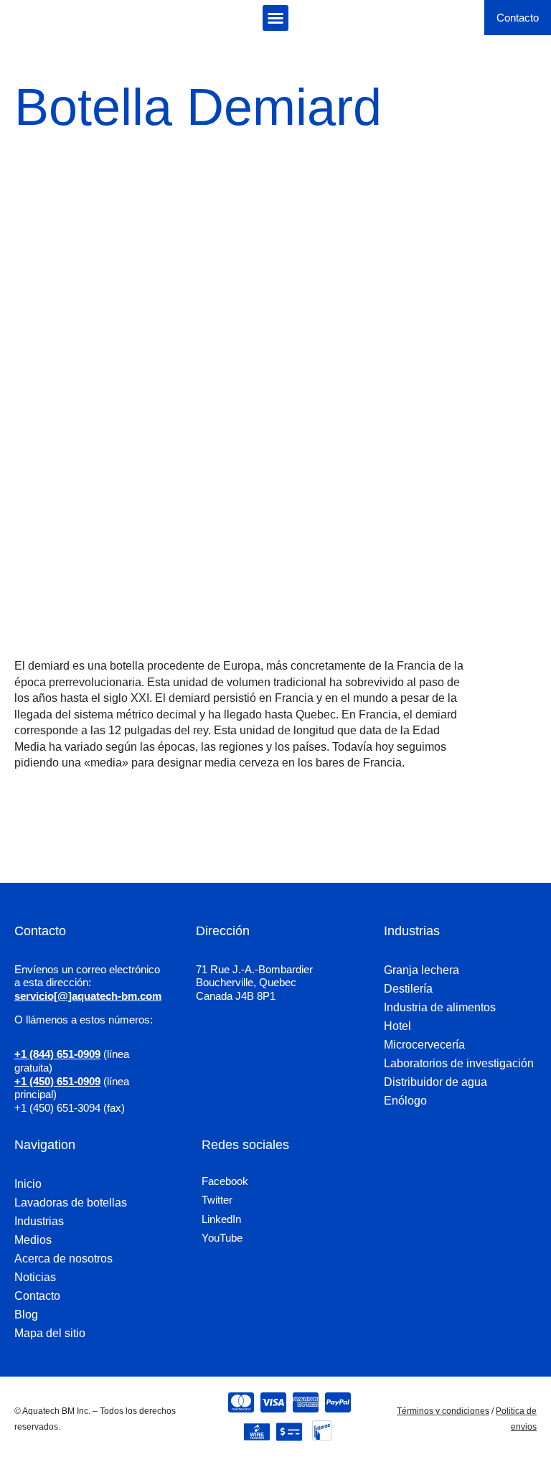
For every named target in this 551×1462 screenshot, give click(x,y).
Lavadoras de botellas (70, 1202)
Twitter (217, 1200)
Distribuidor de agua (435, 1082)
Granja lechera (421, 970)
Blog (26, 1314)
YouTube (222, 1238)
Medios (33, 1240)
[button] (275, 18)
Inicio (28, 1184)
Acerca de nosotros (63, 1258)
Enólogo (405, 1101)
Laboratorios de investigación (459, 1063)
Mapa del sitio (49, 1333)
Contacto (37, 1296)
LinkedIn (221, 1219)
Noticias (35, 1277)
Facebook (225, 1181)
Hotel (397, 1026)
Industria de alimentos (440, 1007)
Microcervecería (424, 1045)
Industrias (39, 1221)
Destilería (408, 989)
